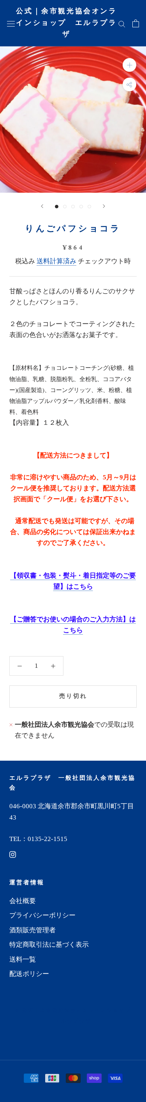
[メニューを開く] (11, 23)
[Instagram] (12, 854)
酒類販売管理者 (32, 930)
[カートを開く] (135, 23)
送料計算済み (56, 261)
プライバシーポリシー (42, 915)
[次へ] (104, 206)
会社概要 (22, 901)
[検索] (121, 23)
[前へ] (42, 206)
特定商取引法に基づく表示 (49, 944)
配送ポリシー (29, 974)
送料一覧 (22, 959)
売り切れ (73, 696)
